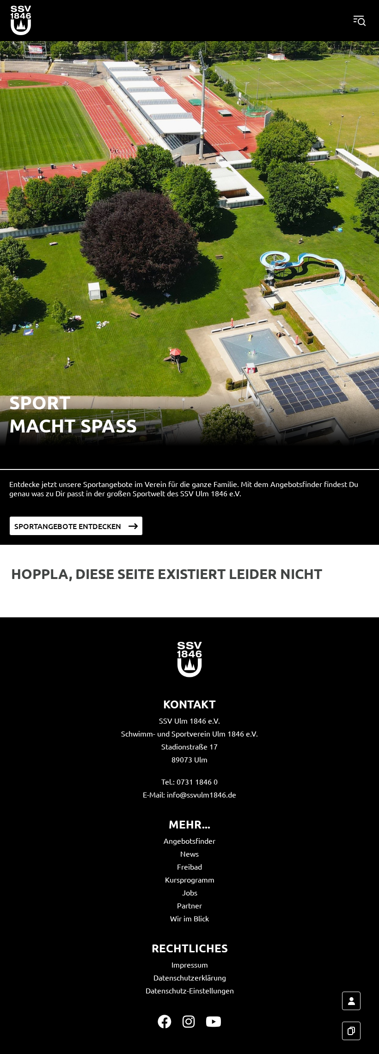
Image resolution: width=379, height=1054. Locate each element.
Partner (189, 905)
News (189, 853)
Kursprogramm (189, 879)
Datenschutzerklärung (189, 977)
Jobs (189, 892)
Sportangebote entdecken (67, 526)
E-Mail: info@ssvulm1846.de (189, 794)
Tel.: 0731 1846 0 (189, 781)
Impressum (189, 964)
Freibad (189, 866)
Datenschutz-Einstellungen (190, 990)
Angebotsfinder (189, 840)
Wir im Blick (189, 918)
